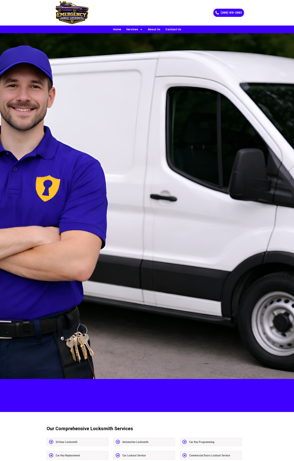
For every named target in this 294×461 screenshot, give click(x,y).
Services (132, 29)
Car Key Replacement (68, 455)
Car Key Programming (201, 442)
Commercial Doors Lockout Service (209, 455)
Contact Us (173, 29)
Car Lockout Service (134, 455)
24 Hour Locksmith (66, 442)
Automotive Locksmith (135, 442)
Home (117, 29)
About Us (154, 29)
